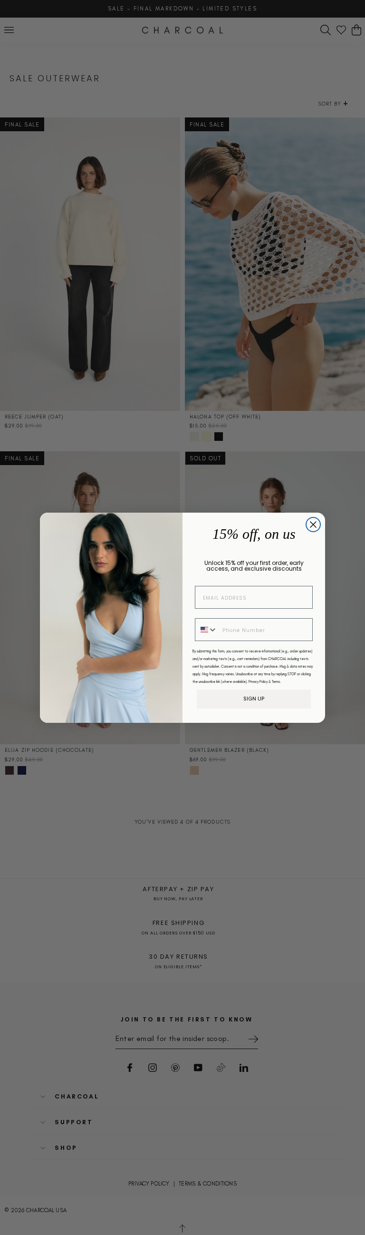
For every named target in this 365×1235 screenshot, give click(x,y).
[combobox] (206, 630)
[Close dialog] (313, 524)
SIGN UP (253, 698)
